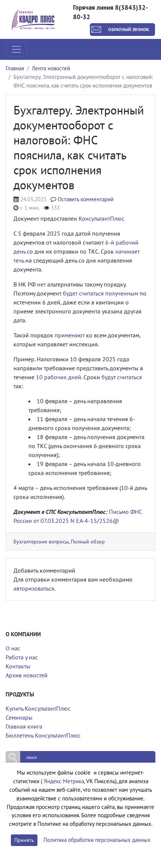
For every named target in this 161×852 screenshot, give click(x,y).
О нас (13, 648)
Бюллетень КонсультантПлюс (43, 735)
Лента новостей (51, 68)
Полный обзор (88, 541)
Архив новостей (27, 675)
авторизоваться (33, 588)
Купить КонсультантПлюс (38, 708)
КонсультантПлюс (101, 218)
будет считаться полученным (100, 293)
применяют (70, 335)
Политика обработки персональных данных (97, 839)
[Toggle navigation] (16, 49)
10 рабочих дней (58, 377)
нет (41, 284)
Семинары (19, 717)
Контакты (18, 666)
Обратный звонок (128, 29)
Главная (15, 68)
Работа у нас (22, 657)
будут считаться (121, 377)
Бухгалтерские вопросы (41, 541)
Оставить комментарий (85, 199)
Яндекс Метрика (64, 781)
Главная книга (24, 726)
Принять (24, 840)
